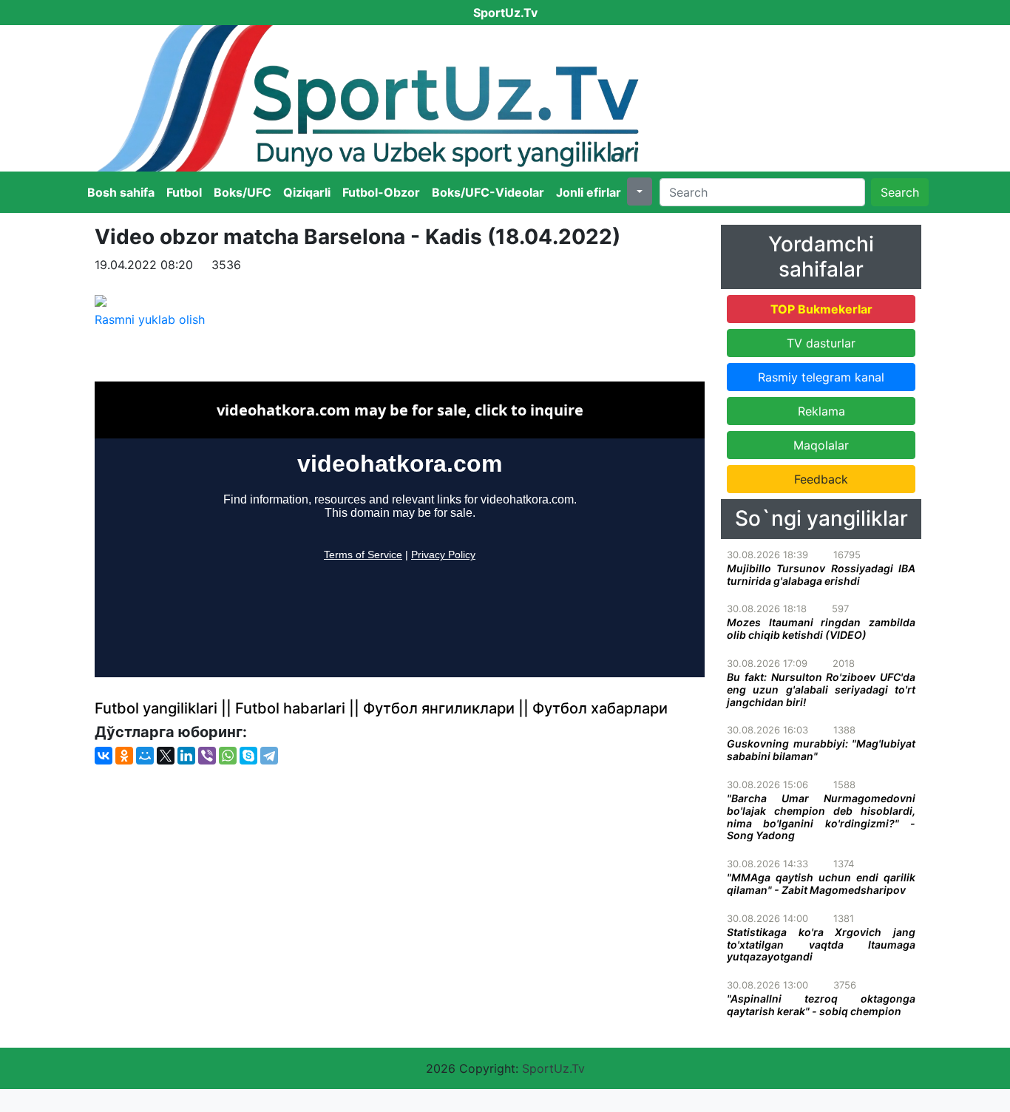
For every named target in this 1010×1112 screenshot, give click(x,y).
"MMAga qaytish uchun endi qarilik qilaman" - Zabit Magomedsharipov (821, 883)
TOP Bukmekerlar (821, 309)
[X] (165, 755)
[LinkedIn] (186, 755)
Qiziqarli (307, 192)
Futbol (184, 192)
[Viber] (207, 755)
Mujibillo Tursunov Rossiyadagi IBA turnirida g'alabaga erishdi (821, 574)
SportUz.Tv (553, 1068)
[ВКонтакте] (103, 755)
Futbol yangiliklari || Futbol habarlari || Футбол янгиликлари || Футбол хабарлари (381, 708)
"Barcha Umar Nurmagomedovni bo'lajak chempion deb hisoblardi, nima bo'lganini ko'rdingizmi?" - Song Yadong (821, 816)
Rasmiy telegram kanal (821, 377)
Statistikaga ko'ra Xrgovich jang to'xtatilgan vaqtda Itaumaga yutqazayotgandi (821, 944)
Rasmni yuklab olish (150, 319)
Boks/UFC (242, 192)
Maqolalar (821, 445)
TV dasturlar (821, 343)
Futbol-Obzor (381, 192)
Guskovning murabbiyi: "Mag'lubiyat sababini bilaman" (821, 749)
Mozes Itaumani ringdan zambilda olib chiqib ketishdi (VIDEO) (821, 628)
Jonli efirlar (588, 192)
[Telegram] (269, 755)
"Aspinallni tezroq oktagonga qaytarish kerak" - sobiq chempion (821, 1004)
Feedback (821, 479)
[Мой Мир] (145, 755)
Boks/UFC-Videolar (488, 192)
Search (900, 192)
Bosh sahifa (121, 192)
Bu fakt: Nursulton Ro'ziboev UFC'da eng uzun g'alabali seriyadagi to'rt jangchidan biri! (821, 689)
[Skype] (248, 755)
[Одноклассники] (124, 755)
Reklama (821, 411)
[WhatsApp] (228, 755)
